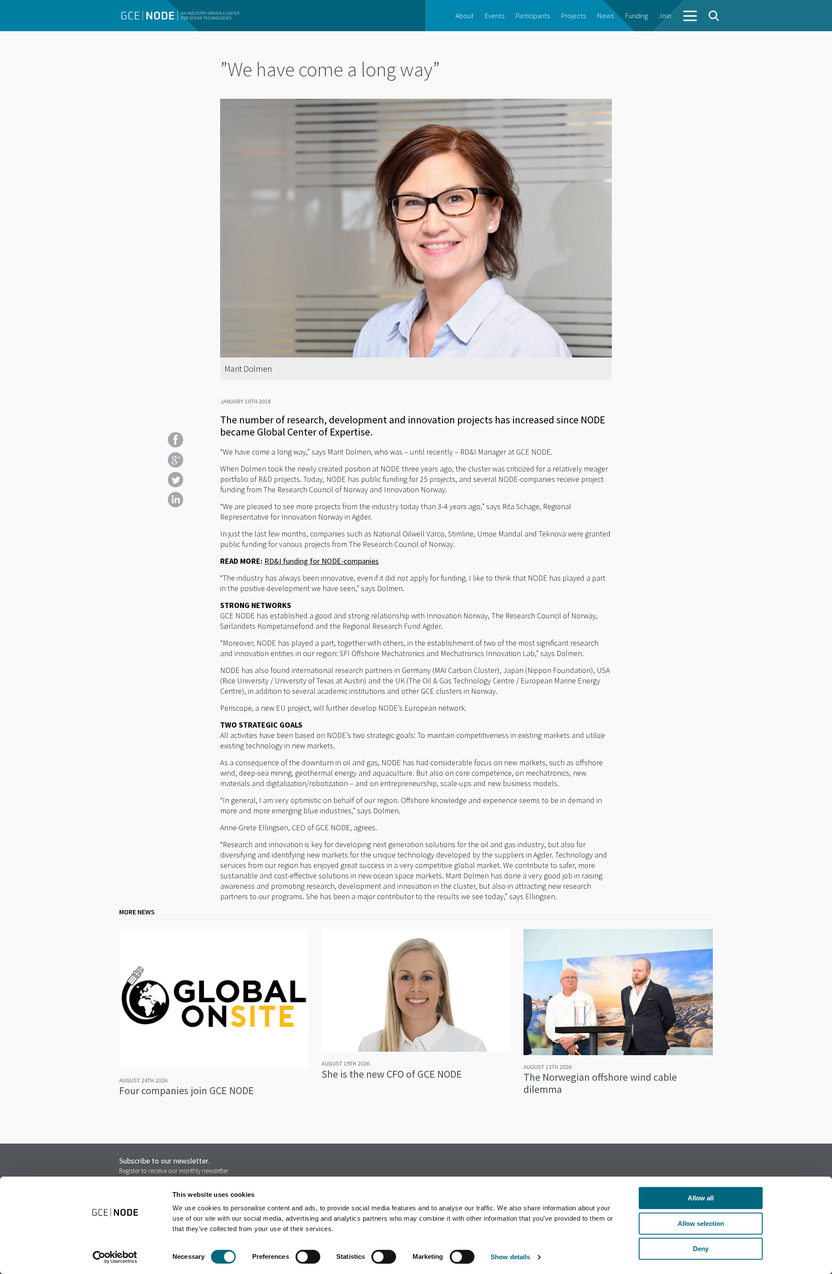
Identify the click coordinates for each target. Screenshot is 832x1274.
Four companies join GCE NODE (186, 1090)
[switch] (308, 1257)
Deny (700, 1248)
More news (137, 911)
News (605, 15)
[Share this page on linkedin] (175, 499)
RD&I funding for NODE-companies (321, 561)
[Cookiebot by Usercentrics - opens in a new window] (115, 1257)
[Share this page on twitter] (175, 480)
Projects (573, 15)
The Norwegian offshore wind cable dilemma (600, 1083)
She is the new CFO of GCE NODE (392, 1074)
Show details (510, 1257)
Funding (636, 15)
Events (494, 15)
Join (665, 15)
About (464, 15)
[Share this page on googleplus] (175, 460)
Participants (532, 15)
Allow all (701, 1198)
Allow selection (701, 1223)
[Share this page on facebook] (175, 440)
